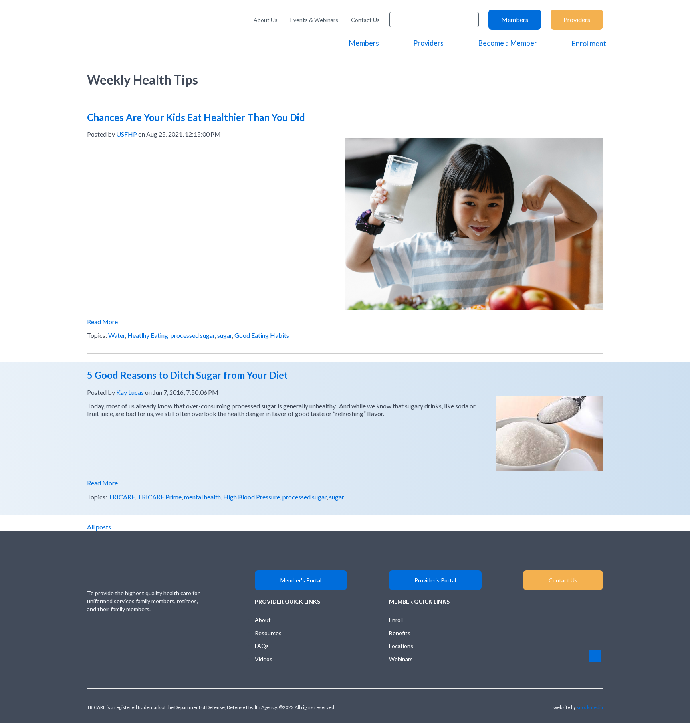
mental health (202, 497)
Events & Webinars (314, 19)
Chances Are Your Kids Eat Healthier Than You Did (196, 117)
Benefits (399, 633)
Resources (268, 633)
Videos (263, 659)
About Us (266, 19)
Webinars (401, 659)
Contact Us (365, 19)
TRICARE (121, 497)
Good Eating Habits (261, 335)
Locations (401, 645)
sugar (224, 335)
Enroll (396, 619)
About (263, 619)
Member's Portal (300, 580)
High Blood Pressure (251, 497)
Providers (576, 19)
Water (116, 335)
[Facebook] (147, 630)
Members (514, 19)
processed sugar (193, 335)
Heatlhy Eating (147, 335)
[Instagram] (123, 630)
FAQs (262, 645)
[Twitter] (170, 630)
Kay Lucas (130, 392)
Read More (102, 321)
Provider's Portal (435, 580)
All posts (99, 527)
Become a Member (507, 42)
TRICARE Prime (159, 497)
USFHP (126, 134)
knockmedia (590, 707)
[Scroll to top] (594, 656)
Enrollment (588, 43)
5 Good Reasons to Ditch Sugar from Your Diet (187, 375)
